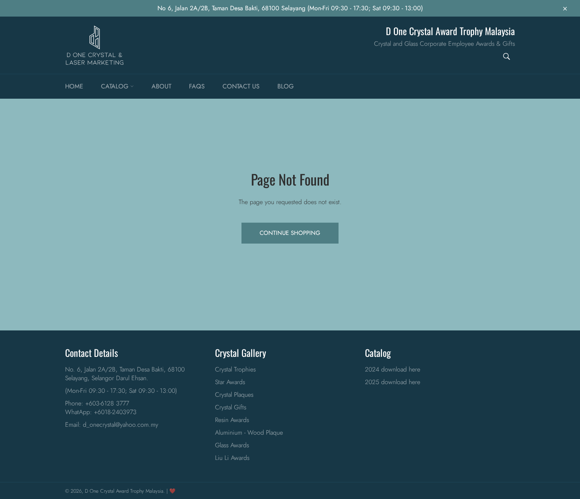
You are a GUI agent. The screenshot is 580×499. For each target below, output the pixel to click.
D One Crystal (99, 491)
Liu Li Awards (232, 457)
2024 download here (392, 369)
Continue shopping (290, 233)
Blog (285, 86)
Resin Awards (232, 419)
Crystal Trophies (235, 369)
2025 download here (392, 381)
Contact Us (241, 86)
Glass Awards (232, 445)
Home (74, 86)
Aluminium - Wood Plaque (249, 432)
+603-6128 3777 (107, 403)
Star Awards (230, 381)
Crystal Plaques (234, 394)
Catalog (115, 86)
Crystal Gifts (230, 407)
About (161, 86)
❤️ (172, 491)
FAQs (197, 86)
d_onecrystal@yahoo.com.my (120, 424)
